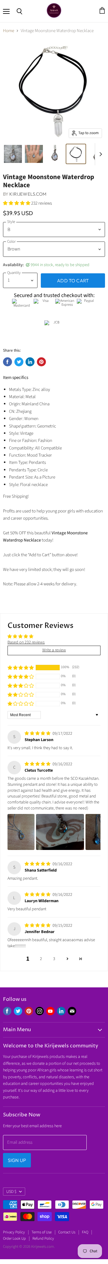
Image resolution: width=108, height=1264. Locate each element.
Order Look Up (14, 1238)
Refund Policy (43, 1238)
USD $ (11, 1192)
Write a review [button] (54, 650)
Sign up (17, 1160)
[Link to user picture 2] (60, 832)
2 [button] (41, 959)
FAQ (85, 1232)
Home (8, 30)
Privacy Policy (14, 1232)
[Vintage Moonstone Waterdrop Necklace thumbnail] (12, 154)
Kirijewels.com (27, 194)
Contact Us (66, 1232)
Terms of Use (42, 1232)
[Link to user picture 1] (21, 832)
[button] (17, 203)
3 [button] (54, 959)
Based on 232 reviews (26, 642)
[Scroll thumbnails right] (99, 154)
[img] (38, 734)
